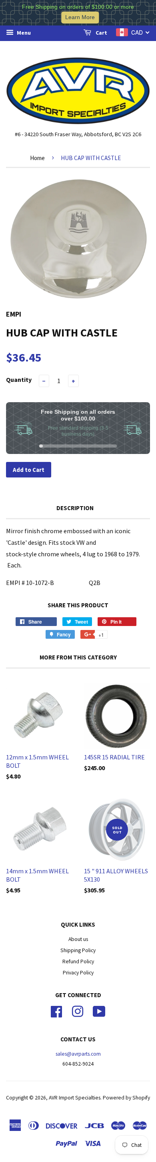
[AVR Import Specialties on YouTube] (99, 1010)
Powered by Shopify (126, 1097)
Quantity (19, 379)
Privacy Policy (78, 972)
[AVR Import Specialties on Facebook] (56, 1010)
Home (37, 158)
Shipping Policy (78, 950)
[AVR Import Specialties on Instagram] (78, 1010)
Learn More (80, 17)
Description (75, 508)
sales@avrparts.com (78, 1053)
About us (78, 939)
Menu (23, 32)
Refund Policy (78, 961)
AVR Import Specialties (74, 1097)
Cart (100, 32)
